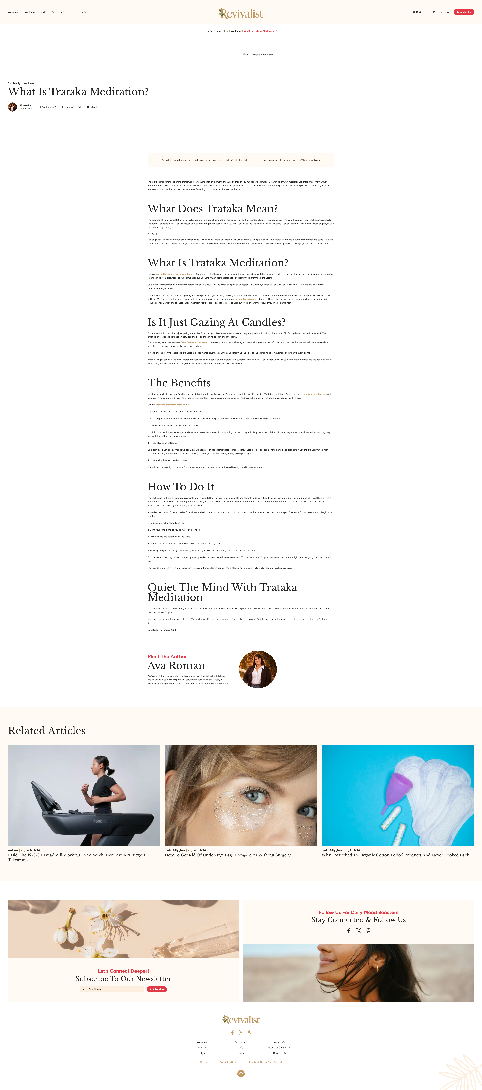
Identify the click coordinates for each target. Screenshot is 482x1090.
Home (83, 11)
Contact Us (279, 1053)
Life (72, 11)
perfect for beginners (246, 299)
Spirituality (222, 30)
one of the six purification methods (174, 274)
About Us (416, 11)
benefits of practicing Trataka (169, 404)
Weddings (13, 11)
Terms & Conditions (228, 1062)
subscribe (158, 989)
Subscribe (465, 11)
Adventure (58, 11)
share (94, 106)
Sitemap (203, 1062)
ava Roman (176, 666)
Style (43, 11)
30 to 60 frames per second (195, 342)
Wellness (30, 11)
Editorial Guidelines (279, 1047)
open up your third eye (315, 394)
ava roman (26, 108)
